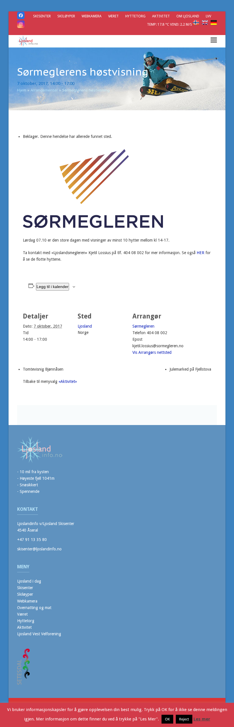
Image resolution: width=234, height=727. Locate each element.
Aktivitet (24, 627)
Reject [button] (184, 719)
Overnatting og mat (34, 607)
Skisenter (25, 587)
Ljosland (85, 326)
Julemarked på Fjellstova (190, 369)
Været (22, 614)
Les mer (201, 719)
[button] (214, 40)
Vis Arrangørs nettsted (152, 352)
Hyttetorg (25, 620)
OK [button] (167, 719)
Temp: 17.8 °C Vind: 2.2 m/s (170, 24)
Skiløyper (25, 594)
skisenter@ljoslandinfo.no (39, 549)
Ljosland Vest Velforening (39, 634)
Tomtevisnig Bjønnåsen (43, 369)
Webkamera (27, 601)
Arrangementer (44, 90)
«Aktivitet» (67, 381)
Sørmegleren (143, 326)
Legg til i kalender (52, 286)
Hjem (21, 90)
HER (200, 252)
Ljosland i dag (29, 581)
